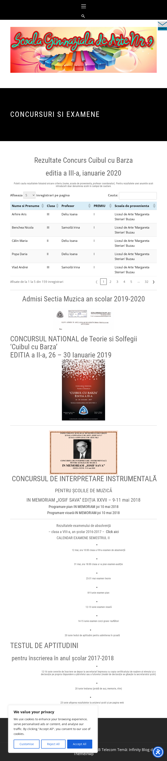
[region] (53, 729)
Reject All (53, 744)
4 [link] (124, 282)
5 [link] (131, 282)
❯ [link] (153, 282)
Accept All (79, 744)
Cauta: (113, 195)
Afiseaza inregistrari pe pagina (40, 195)
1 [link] (103, 282)
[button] (42, 205)
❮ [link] (96, 282)
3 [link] (117, 282)
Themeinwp (84, 753)
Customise (27, 744)
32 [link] (146, 282)
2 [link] (110, 282)
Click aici (112, 532)
